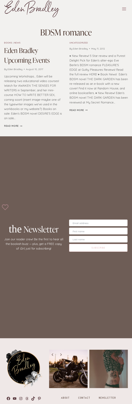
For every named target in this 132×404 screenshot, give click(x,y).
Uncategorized (78, 42)
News (17, 42)
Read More (13, 125)
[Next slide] (61, 355)
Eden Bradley (15, 69)
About (65, 397)
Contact (84, 397)
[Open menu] (124, 8)
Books (8, 42)
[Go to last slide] (52, 355)
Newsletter (107, 397)
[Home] (23, 368)
